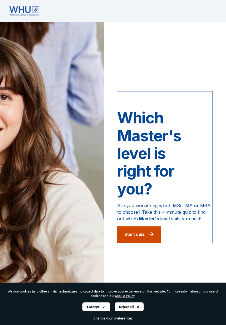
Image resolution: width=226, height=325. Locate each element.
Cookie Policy (124, 296)
